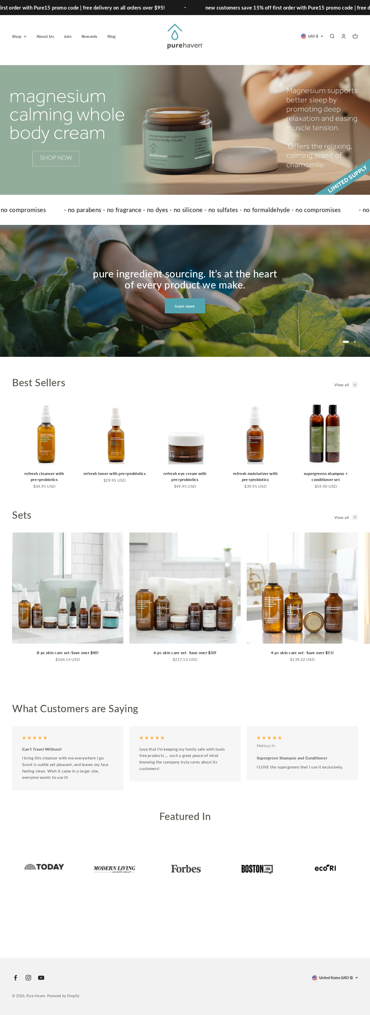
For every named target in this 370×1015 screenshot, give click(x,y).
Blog (111, 36)
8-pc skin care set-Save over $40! (68, 652)
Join (67, 36)
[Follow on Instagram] (28, 977)
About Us (45, 36)
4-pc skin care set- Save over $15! (302, 652)
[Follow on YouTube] (41, 977)
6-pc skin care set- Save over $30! (185, 652)
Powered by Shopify (63, 996)
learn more (185, 306)
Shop (16, 36)
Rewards (89, 36)
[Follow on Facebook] (15, 977)
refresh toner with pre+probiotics (115, 473)
